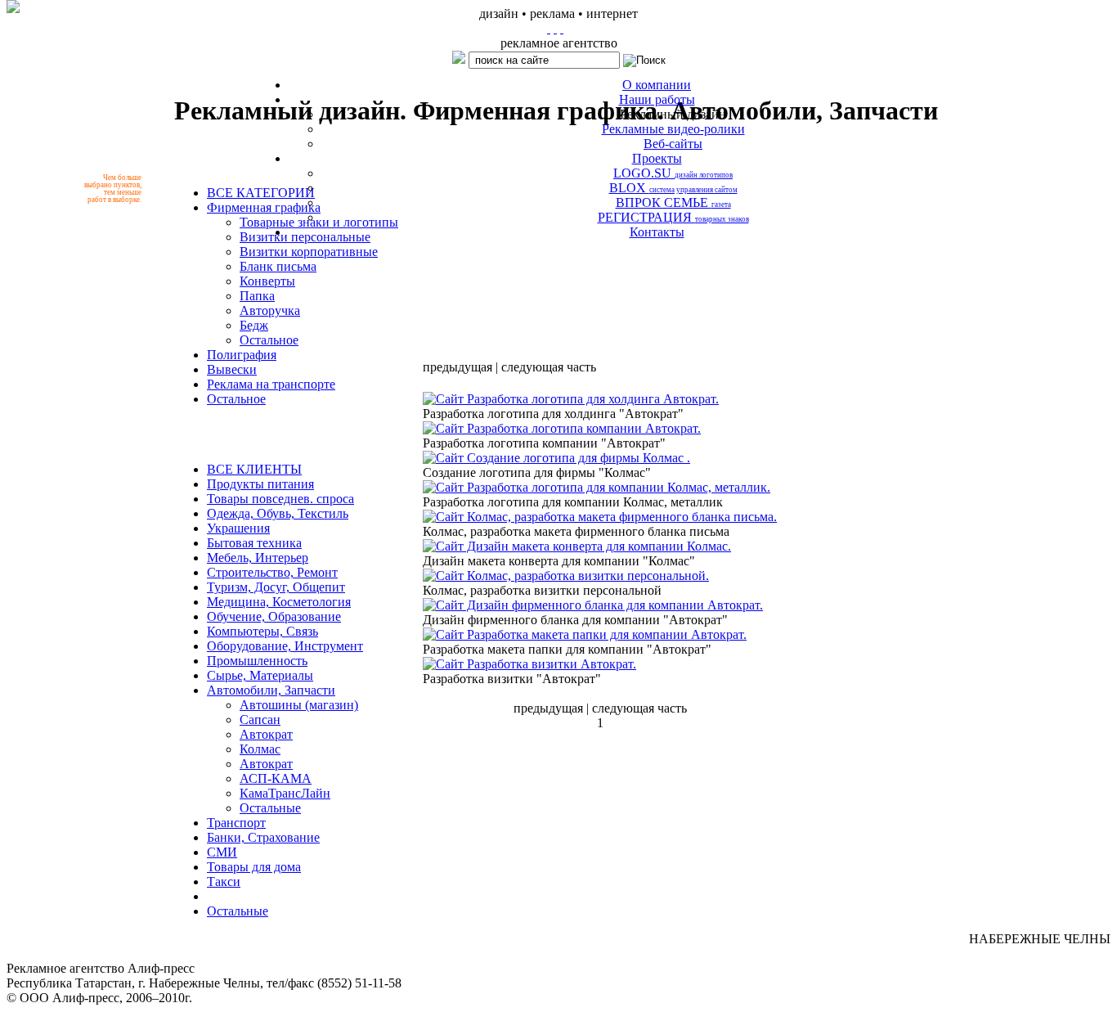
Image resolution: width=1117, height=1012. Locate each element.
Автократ (266, 734)
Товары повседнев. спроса (280, 499)
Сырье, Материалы (260, 675)
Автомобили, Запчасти (271, 690)
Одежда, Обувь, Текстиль (277, 513)
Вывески (232, 369)
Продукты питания (260, 484)
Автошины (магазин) (299, 705)
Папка (257, 296)
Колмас (260, 749)
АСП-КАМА (276, 778)
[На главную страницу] (548, 28)
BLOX (673, 188)
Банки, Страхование (263, 837)
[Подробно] (571, 399)
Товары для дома (254, 867)
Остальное (269, 340)
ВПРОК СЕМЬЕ (673, 202)
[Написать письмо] (555, 28)
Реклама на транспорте (271, 384)
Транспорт (236, 823)
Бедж (254, 325)
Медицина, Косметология (279, 602)
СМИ (222, 852)
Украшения (238, 528)
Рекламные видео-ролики (673, 129)
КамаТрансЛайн (285, 793)
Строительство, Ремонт (272, 572)
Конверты (267, 281)
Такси (223, 881)
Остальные (270, 808)
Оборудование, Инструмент (285, 646)
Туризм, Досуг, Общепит (276, 587)
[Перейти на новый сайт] (13, 6)
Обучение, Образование (274, 616)
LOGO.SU (673, 173)
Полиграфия (241, 355)
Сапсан (260, 719)
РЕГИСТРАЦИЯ (673, 217)
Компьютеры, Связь (262, 631)
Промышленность (257, 661)
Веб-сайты (673, 144)
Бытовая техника (254, 543)
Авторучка (270, 310)
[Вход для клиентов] (561, 28)
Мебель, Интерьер (257, 557)
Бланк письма (278, 266)
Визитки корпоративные (309, 252)
